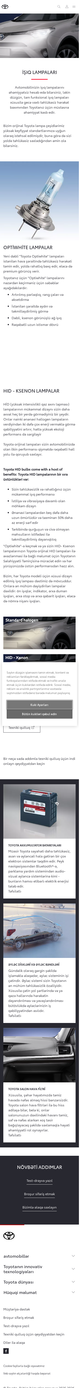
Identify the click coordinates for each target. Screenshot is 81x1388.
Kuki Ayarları (39, 705)
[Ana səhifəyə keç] (5, 6)
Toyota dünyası (18, 1281)
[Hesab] (67, 6)
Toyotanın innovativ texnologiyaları (23, 1269)
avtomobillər (16, 1256)
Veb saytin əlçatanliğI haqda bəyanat (26, 1373)
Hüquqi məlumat (20, 1292)
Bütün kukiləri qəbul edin (39, 714)
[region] (39, 694)
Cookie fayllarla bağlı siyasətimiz (23, 1366)
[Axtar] (59, 6)
